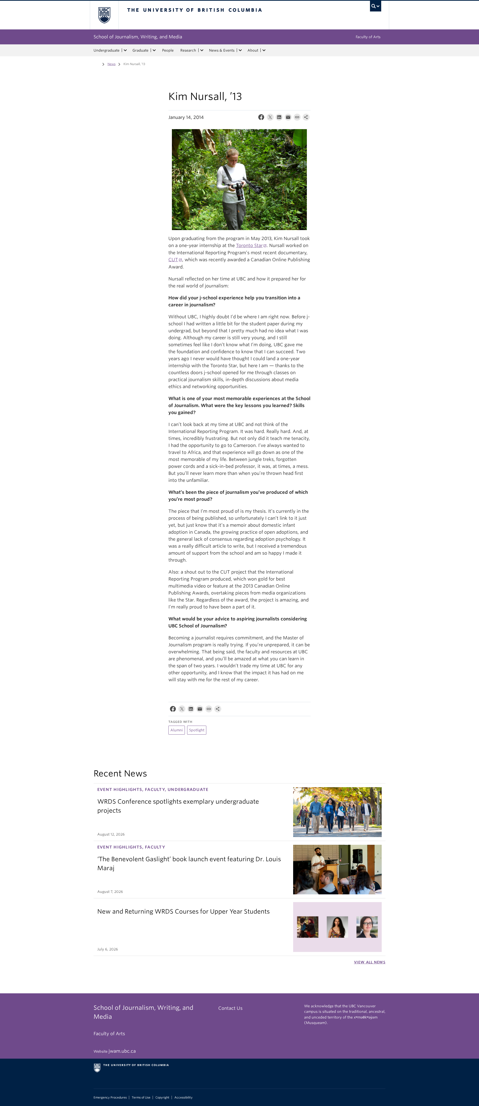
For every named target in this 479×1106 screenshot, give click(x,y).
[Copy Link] (297, 118)
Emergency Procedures (110, 1097)
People (168, 50)
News (112, 64)
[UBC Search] (375, 6)
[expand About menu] (264, 50)
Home (97, 63)
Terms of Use (141, 1097)
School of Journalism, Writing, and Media (138, 36)
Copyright (162, 1097)
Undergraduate (107, 50)
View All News (369, 962)
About (252, 50)
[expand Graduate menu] (154, 50)
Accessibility (183, 1097)
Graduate (140, 50)
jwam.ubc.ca (122, 1051)
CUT (173, 259)
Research (188, 50)
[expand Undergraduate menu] (125, 50)
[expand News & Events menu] (240, 50)
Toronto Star (249, 245)
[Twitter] (270, 118)
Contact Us (230, 1008)
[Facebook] (261, 118)
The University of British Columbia (104, 15)
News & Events (222, 50)
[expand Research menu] (202, 50)
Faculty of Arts (368, 37)
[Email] (288, 118)
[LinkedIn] (279, 118)
